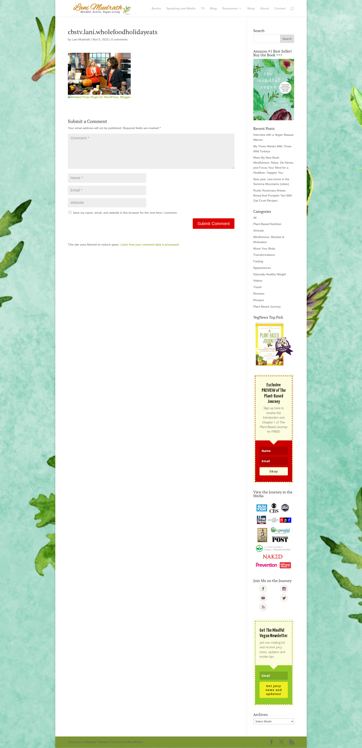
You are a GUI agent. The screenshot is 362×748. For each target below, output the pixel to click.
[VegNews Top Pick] (273, 344)
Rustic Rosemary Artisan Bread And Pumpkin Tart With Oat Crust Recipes (272, 195)
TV (203, 8)
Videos (257, 280)
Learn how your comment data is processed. (150, 244)
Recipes (258, 300)
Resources (230, 8)
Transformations (264, 254)
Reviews (258, 293)
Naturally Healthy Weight (269, 274)
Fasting (258, 261)
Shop (251, 8)
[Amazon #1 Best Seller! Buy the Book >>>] (273, 89)
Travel (257, 287)
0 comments (119, 39)
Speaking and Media (180, 8)
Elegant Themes (96, 742)
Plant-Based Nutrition (267, 224)
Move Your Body (264, 248)
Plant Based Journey (267, 306)
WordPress (135, 742)
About (264, 8)
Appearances (262, 267)
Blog (213, 8)
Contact (280, 8)
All (254, 217)
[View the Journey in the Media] (273, 536)
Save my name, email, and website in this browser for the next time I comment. (125, 212)
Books (156, 8)
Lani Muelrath (81, 39)
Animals (258, 230)
